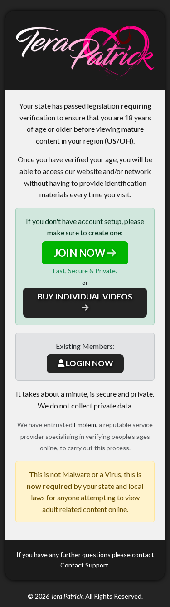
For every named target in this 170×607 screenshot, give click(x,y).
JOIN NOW (80, 253)
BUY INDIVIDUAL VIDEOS (85, 296)
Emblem (85, 424)
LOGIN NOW (88, 363)
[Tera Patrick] (85, 50)
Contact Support (84, 565)
